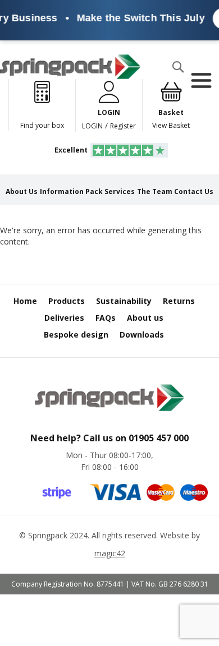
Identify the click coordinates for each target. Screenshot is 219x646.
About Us (22, 191)
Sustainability (124, 301)
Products (66, 301)
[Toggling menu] (200, 81)
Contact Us (193, 191)
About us (145, 317)
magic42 (109, 553)
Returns (179, 301)
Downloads (142, 334)
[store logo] (70, 66)
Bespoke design (76, 334)
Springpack (47, 535)
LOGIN (92, 126)
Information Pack (71, 191)
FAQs (105, 317)
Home (25, 301)
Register (123, 126)
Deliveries (64, 317)
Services (119, 191)
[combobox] (53, 89)
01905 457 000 (159, 438)
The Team (154, 191)
